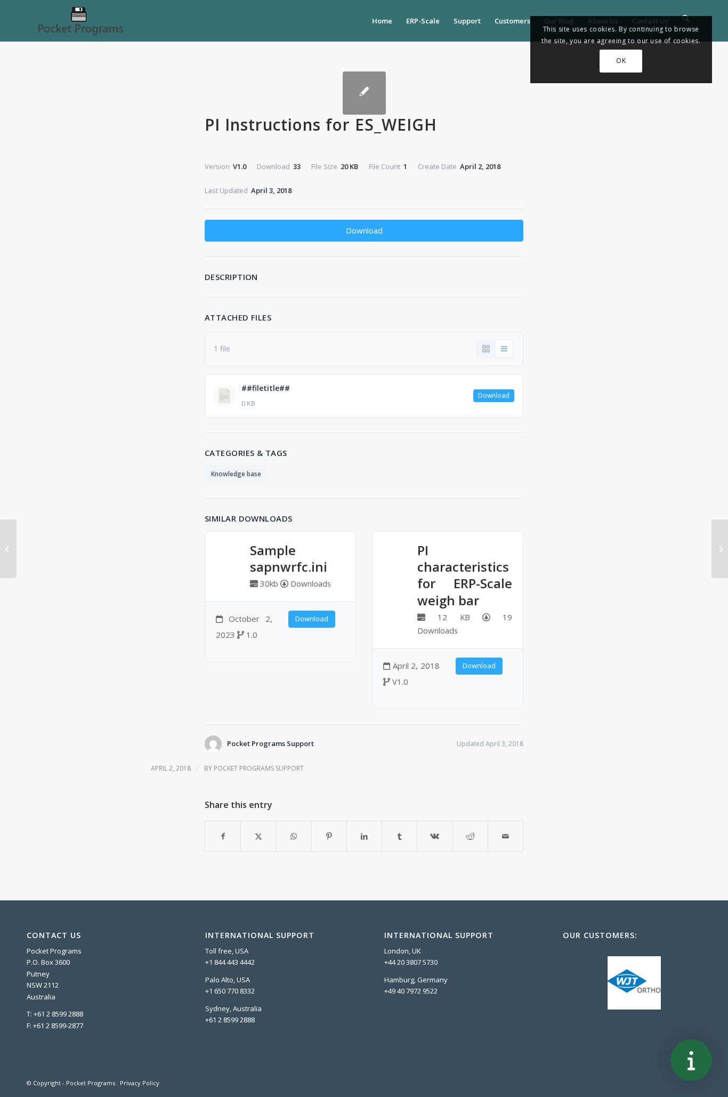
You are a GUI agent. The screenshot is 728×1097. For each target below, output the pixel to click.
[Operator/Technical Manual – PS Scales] (8, 548)
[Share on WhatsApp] (293, 836)
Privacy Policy (139, 1083)
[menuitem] (382, 21)
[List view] (504, 348)
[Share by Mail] (505, 836)
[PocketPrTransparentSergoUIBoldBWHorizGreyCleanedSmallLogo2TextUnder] (80, 20)
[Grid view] (486, 348)
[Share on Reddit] (470, 836)
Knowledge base (236, 473)
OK (621, 60)
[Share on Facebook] (222, 836)
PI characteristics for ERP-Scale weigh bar (464, 575)
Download (364, 230)
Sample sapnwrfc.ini (288, 558)
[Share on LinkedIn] (364, 836)
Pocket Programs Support (259, 768)
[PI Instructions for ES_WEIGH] (364, 93)
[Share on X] (258, 836)
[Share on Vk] (434, 836)
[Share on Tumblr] (399, 836)
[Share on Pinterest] (329, 836)
